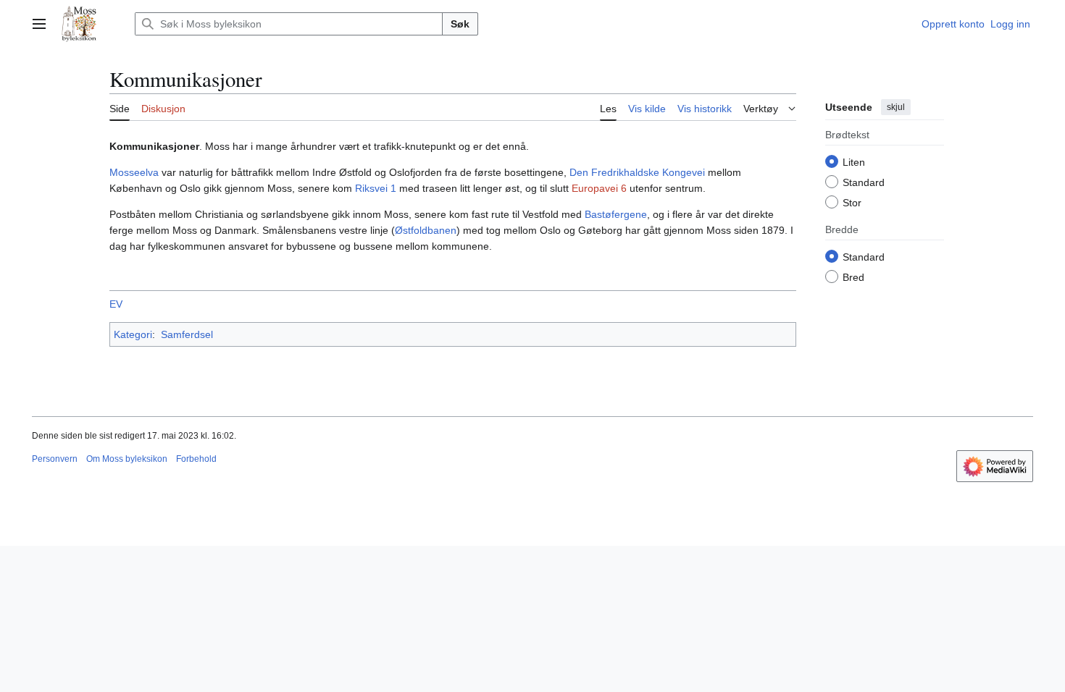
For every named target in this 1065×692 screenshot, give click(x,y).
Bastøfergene (616, 214)
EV (115, 304)
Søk (460, 24)
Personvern (55, 459)
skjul (896, 107)
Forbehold (196, 459)
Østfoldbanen (425, 230)
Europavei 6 (599, 188)
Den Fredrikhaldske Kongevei (637, 172)
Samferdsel (187, 334)
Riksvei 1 (375, 188)
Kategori (133, 334)
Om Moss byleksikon (126, 459)
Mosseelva (134, 172)
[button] (39, 23)
